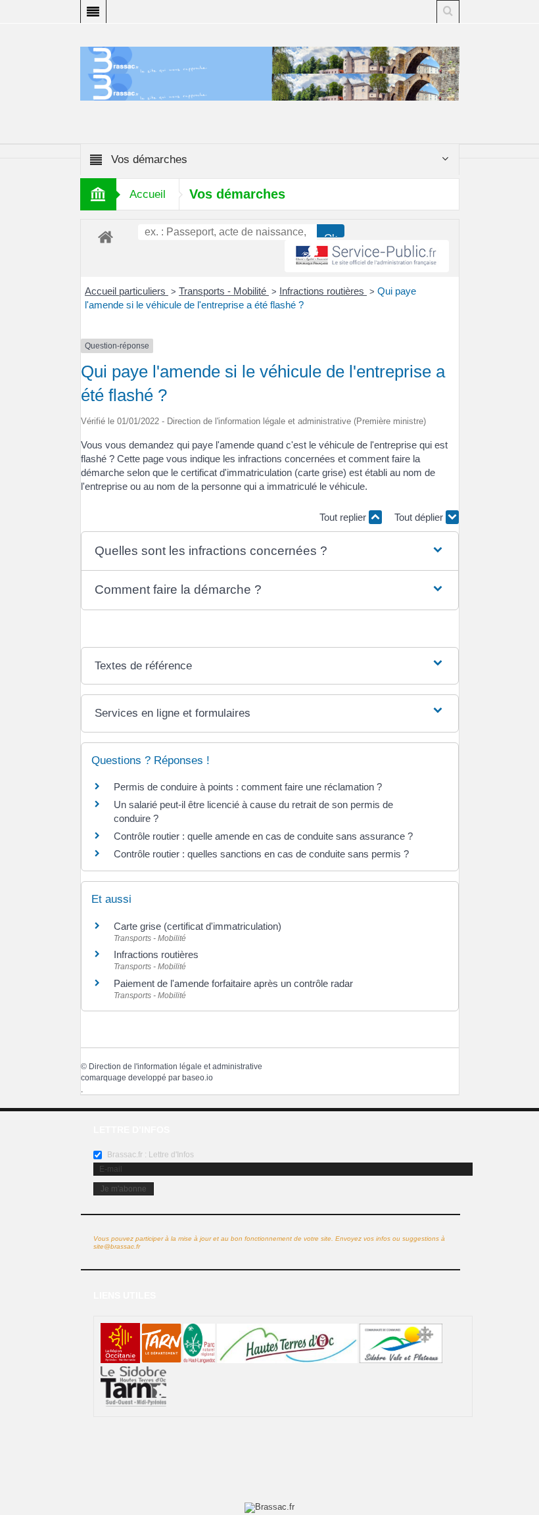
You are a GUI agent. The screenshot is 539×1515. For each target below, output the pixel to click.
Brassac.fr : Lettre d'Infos (149, 1154)
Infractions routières (323, 291)
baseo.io (197, 1077)
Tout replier (344, 517)
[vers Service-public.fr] (367, 256)
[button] (269, 551)
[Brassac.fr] (269, 86)
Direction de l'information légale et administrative (175, 1066)
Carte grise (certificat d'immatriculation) (197, 926)
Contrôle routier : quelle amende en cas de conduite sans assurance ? (263, 836)
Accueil (147, 194)
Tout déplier (420, 517)
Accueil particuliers (126, 291)
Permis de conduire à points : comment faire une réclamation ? (248, 786)
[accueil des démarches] (105, 236)
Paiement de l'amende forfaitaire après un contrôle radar (233, 983)
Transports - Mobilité (224, 291)
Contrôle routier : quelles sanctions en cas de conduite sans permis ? (261, 853)
